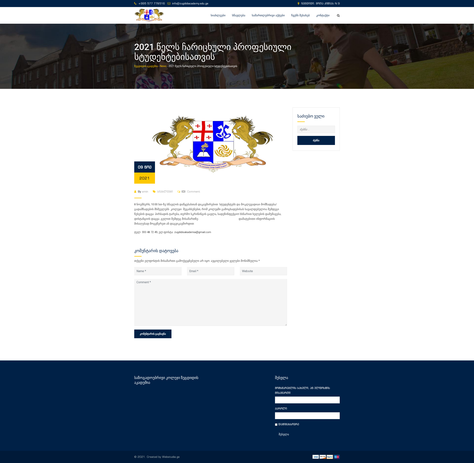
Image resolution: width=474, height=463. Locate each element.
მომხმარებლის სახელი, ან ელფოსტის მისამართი (302, 390)
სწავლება (238, 15)
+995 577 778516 (151, 3)
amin (145, 191)
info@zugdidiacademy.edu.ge (190, 3)
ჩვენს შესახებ (300, 15)
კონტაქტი (323, 15)
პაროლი (281, 408)
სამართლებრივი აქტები (268, 15)
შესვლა (284, 434)
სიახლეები (218, 15)
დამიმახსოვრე (288, 424)
